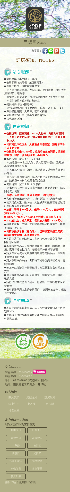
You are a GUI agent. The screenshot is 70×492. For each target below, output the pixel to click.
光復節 (37, 453)
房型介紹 (31, 397)
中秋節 (16, 445)
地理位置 (14, 410)
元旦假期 (37, 461)
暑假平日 (16, 438)
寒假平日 (37, 468)
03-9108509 (25, 372)
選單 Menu (37, 42)
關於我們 (13, 397)
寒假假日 (16, 468)
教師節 (37, 445)
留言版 (50, 403)
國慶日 (16, 453)
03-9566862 (25, 376)
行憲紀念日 (16, 461)
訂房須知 (50, 397)
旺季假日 (16, 430)
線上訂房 (13, 403)
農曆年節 (16, 476)
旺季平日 (37, 430)
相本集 (32, 403)
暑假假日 (37, 438)
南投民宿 (10, 482)
